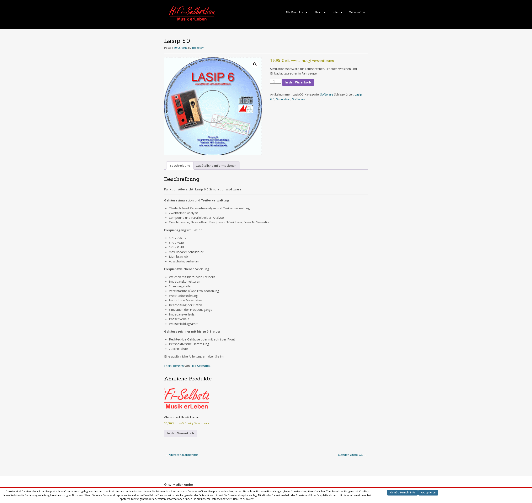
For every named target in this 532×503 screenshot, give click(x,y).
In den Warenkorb (298, 82)
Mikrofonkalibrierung (181, 455)
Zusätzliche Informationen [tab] (216, 165)
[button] (255, 64)
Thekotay (198, 48)
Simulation (283, 99)
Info (335, 12)
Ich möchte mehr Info (402, 492)
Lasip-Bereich (174, 366)
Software (326, 94)
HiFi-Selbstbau (201, 366)
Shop (318, 12)
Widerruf (355, 12)
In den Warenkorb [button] (180, 433)
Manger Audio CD (353, 455)
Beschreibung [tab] (180, 165)
